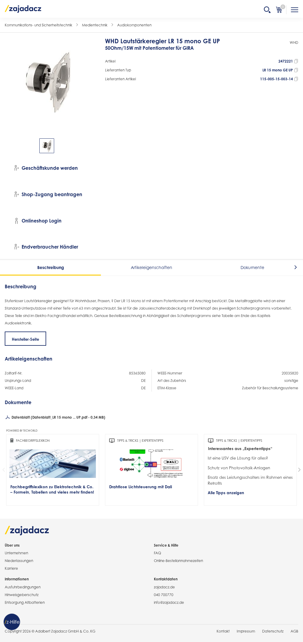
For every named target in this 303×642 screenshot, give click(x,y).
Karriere (11, 568)
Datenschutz (272, 631)
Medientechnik (94, 25)
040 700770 (163, 595)
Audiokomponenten (134, 25)
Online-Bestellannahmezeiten (178, 560)
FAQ (157, 553)
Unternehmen (16, 553)
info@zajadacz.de (169, 602)
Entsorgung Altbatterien (25, 602)
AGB (294, 631)
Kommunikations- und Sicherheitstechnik (38, 25)
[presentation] (9, 145)
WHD (294, 42)
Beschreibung (50, 267)
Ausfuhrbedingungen (23, 587)
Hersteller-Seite (25, 339)
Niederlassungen (19, 560)
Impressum (246, 631)
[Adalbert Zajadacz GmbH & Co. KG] (23, 8)
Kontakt (223, 631)
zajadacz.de (164, 587)
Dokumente (252, 267)
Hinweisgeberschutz (21, 595)
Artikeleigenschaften (151, 267)
